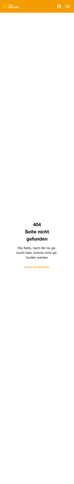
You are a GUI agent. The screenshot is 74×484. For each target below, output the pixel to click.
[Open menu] (68, 6)
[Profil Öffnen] (59, 6)
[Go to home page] (11, 6)
